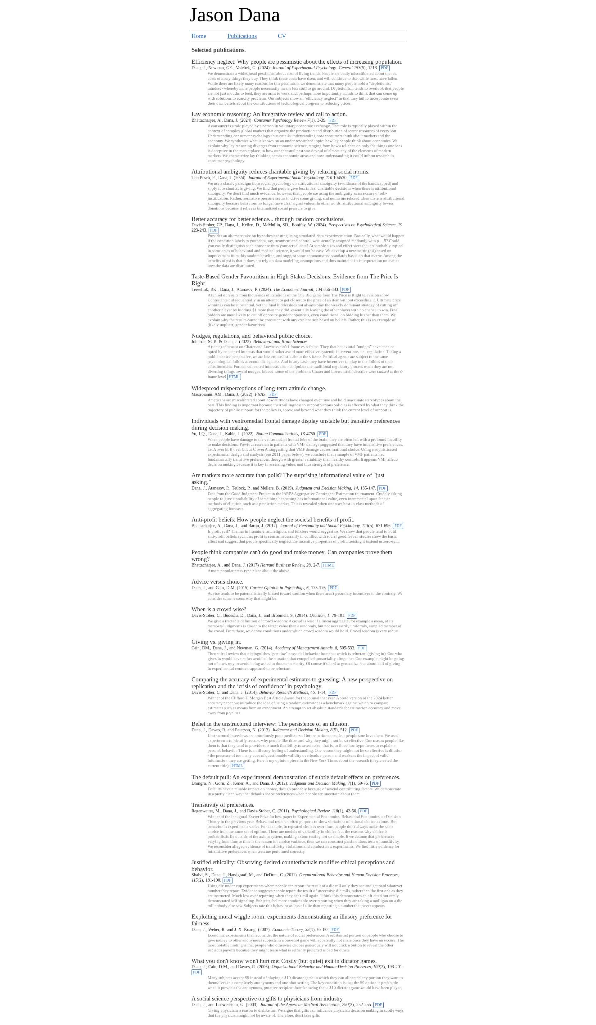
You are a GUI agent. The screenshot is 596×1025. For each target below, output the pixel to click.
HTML (234, 377)
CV (282, 36)
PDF (384, 68)
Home (199, 36)
